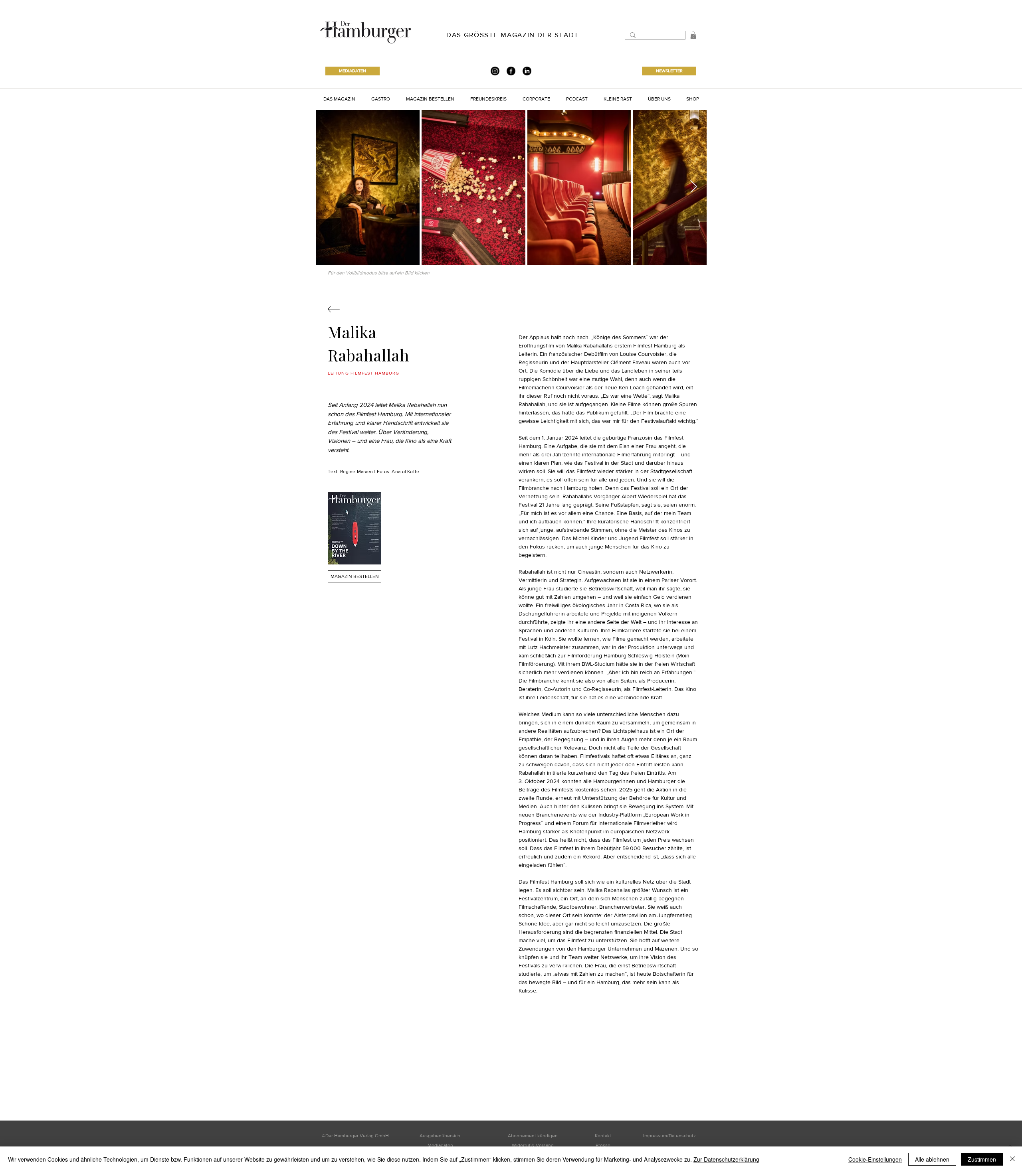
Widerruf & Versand (533, 1145)
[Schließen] (1012, 1159)
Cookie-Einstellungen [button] (875, 1159)
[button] (693, 35)
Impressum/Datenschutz (669, 1135)
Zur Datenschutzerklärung (726, 1159)
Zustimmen (982, 1159)
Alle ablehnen (932, 1159)
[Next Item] (693, 187)
